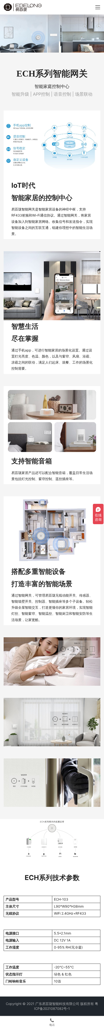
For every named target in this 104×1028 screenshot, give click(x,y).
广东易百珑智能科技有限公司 (57, 1004)
